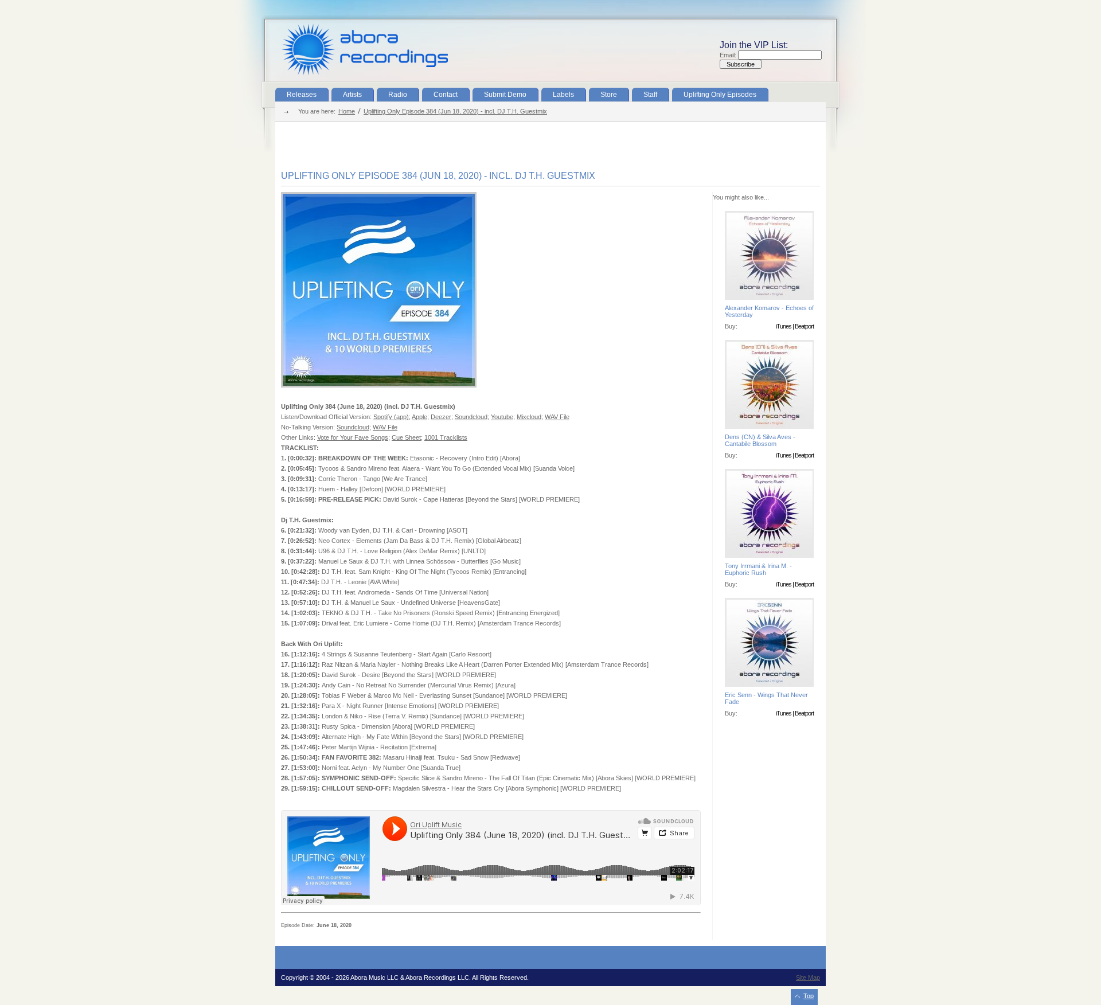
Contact (446, 95)
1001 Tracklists (445, 437)
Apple (419, 416)
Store (608, 95)
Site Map (808, 977)
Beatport (804, 326)
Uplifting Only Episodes (720, 95)
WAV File (557, 416)
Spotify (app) (391, 416)
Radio (397, 95)
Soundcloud (471, 416)
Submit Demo (505, 95)
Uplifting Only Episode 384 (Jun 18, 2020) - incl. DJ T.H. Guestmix (455, 111)
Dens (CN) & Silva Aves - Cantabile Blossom (760, 440)
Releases (302, 95)
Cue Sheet (406, 437)
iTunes (783, 326)
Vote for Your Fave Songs (352, 437)
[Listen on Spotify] (379, 385)
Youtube (502, 416)
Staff (650, 95)
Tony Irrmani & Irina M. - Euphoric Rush (758, 569)
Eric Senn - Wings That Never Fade (766, 698)
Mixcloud (529, 416)
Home (346, 111)
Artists (352, 95)
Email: (729, 55)
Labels (563, 95)
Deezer (441, 416)
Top (808, 995)
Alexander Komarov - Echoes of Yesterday (769, 311)
